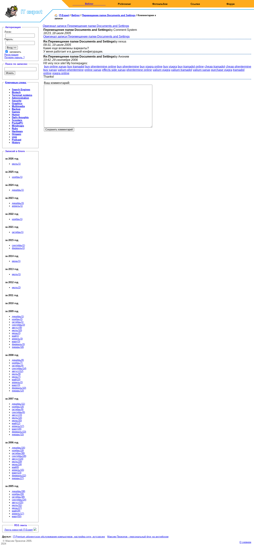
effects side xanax (114, 69)
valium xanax (201, 69)
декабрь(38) (18, 491)
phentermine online (139, 69)
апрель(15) (18, 470)
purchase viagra (221, 69)
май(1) (15, 336)
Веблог (89, 3)
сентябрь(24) (19, 499)
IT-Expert (64, 15)
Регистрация (11, 54)
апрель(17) (18, 426)
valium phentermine (71, 69)
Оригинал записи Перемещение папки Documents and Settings (86, 25)
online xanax (92, 69)
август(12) (17, 371)
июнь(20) (17, 420)
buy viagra (170, 66)
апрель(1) (17, 206)
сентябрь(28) (19, 456)
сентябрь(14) (19, 368)
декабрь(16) (18, 447)
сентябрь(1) (18, 245)
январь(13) (18, 390)
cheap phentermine (238, 66)
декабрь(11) (18, 403)
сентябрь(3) (18, 324)
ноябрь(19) (18, 450)
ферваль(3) (18, 344)
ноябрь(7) (17, 362)
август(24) (17, 458)
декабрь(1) (18, 190)
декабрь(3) (18, 203)
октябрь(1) (17, 232)
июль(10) (17, 330)
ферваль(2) (18, 248)
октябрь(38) (18, 453)
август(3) (17, 415)
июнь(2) (16, 333)
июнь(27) (17, 508)
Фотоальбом (160, 4)
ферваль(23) (19, 431)
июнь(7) (16, 376)
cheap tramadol (215, 66)
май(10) (16, 379)
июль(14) (17, 417)
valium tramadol (181, 69)
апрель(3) (17, 338)
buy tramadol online (191, 66)
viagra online (60, 73)
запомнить (15, 51)
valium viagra (161, 69)
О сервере (245, 542)
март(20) (16, 429)
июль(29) (17, 461)
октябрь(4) (17, 365)
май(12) (16, 423)
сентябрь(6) (18, 412)
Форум (230, 4)
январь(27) (18, 478)
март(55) (16, 516)
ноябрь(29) (18, 494)
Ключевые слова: (15, 82)
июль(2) (16, 287)
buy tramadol (75, 66)
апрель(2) (17, 382)
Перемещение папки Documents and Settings (108, 15)
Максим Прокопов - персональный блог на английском (137, 536)
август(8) (17, 327)
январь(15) (18, 434)
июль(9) (16, 374)
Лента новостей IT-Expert (18, 529)
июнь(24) (17, 464)
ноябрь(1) (17, 177)
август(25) (17, 502)
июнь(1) (16, 261)
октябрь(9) (17, 409)
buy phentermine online (100, 66)
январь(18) (18, 347)
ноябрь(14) (18, 406)
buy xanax (50, 69)
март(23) (16, 472)
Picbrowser (124, 4)
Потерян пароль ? (14, 57)
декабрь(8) (18, 360)
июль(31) (17, 505)
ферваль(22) (19, 475)
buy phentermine (128, 66)
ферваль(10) (19, 388)
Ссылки (195, 4)
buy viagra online (151, 66)
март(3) (16, 341)
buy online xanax (55, 66)
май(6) (15, 467)
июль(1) (16, 163)
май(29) (16, 510)
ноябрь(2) (17, 319)
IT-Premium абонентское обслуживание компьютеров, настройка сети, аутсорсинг (59, 536)
